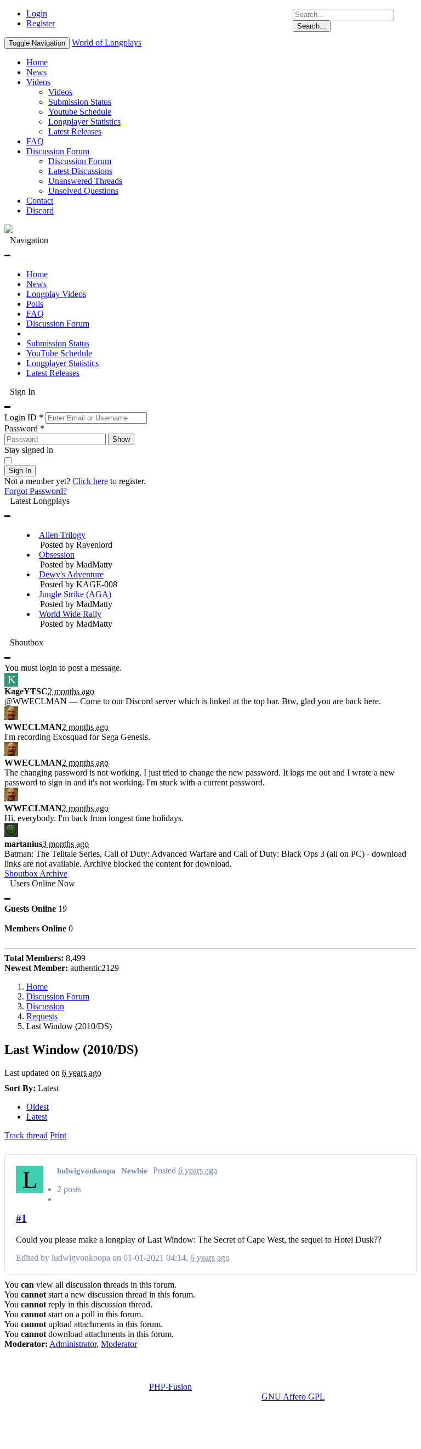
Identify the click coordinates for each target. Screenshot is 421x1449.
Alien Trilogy (62, 535)
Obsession (57, 554)
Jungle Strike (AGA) (75, 594)
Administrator (72, 1344)
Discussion (45, 1006)
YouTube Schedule (59, 353)
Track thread (26, 1135)
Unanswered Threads (85, 181)
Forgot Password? (35, 491)
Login (36, 13)
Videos (38, 82)
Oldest (37, 1106)
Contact (39, 200)
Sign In (20, 471)
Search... (311, 26)
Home (37, 62)
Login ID (23, 417)
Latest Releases (74, 131)
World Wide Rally (70, 614)
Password (24, 428)
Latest (36, 1116)
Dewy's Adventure (71, 574)
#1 (21, 1218)
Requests (42, 1016)
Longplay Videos (56, 294)
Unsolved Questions (83, 190)
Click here (90, 481)
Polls (34, 303)
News (36, 72)
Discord (40, 210)
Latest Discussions (80, 171)
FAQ (35, 141)
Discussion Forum (57, 151)
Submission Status (79, 101)
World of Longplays (106, 42)
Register (40, 23)
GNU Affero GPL (293, 1396)
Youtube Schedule (79, 111)
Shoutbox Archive (35, 873)
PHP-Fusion (170, 1386)
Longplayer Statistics (84, 121)
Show (121, 439)
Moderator (119, 1344)
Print (58, 1135)
